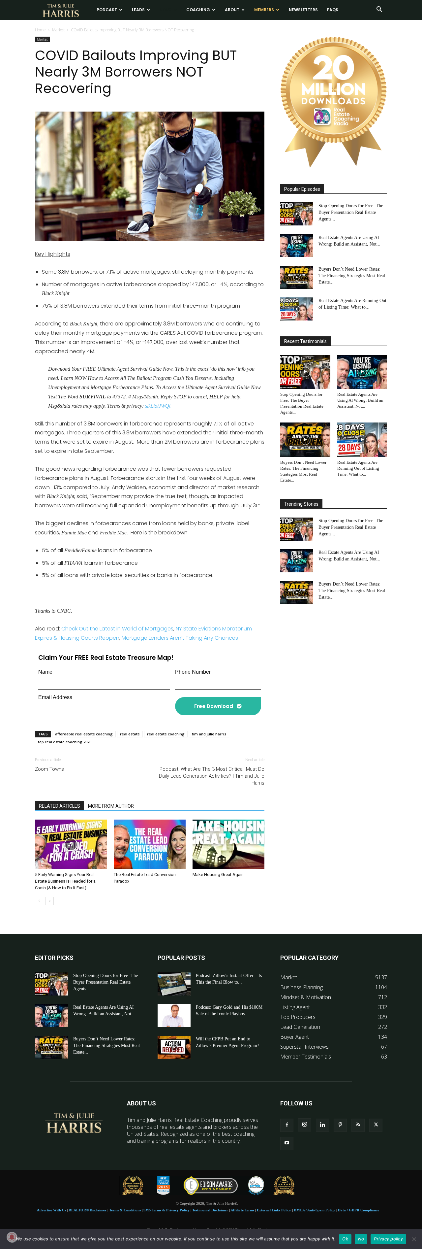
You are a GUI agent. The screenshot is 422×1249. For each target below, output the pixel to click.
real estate (130, 733)
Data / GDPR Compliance (358, 1210)
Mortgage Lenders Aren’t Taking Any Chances (180, 638)
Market (58, 30)
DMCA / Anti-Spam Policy (314, 1210)
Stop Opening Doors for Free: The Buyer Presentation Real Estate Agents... (350, 212)
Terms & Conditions (125, 1210)
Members (264, 10)
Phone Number (193, 672)
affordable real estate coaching (84, 733)
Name (45, 672)
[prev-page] (39, 901)
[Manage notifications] (12, 1237)
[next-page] (49, 901)
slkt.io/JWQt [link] (157, 406)
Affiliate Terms (242, 1210)
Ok (345, 1238)
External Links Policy (274, 1210)
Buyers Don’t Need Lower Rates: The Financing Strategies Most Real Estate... (351, 275)
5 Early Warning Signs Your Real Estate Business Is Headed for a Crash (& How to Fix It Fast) (65, 881)
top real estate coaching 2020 (64, 741)
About (232, 10)
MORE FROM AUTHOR (111, 806)
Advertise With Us (51, 1210)
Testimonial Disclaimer (210, 1210)
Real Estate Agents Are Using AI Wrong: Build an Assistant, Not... (360, 400)
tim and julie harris (209, 733)
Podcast (107, 10)
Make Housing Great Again (218, 874)
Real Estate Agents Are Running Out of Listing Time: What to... (358, 468)
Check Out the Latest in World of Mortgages (117, 628)
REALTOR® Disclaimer (87, 1210)
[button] (379, 10)
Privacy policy (388, 1238)
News (165, 10)
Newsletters (303, 10)
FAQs (332, 10)
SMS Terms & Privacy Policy (166, 1210)
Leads (138, 10)
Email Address (55, 697)
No (361, 1238)
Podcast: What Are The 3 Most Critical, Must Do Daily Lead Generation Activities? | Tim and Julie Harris (211, 776)
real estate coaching (166, 733)
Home (40, 30)
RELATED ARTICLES (59, 806)
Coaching (198, 10)
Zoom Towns (49, 769)
